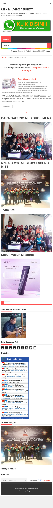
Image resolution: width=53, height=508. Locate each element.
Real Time (14, 418)
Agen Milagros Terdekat (17, 9)
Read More (7, 106)
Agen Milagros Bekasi (27, 79)
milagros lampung (7, 386)
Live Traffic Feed (15, 359)
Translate (46, 480)
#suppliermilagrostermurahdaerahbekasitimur (17, 92)
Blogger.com (30, 491)
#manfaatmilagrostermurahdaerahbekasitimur (33, 90)
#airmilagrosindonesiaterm (26, 84)
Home (4, 57)
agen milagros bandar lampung (11, 402)
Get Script (7, 418)
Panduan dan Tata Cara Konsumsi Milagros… (14, 365)
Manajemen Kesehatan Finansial (12, 391)
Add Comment (33, 82)
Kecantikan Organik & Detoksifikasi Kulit (14, 414)
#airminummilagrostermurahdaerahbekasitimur (33, 86)
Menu (7, 39)
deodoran (5, 382)
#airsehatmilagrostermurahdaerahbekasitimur (32, 88)
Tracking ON (21, 418)
